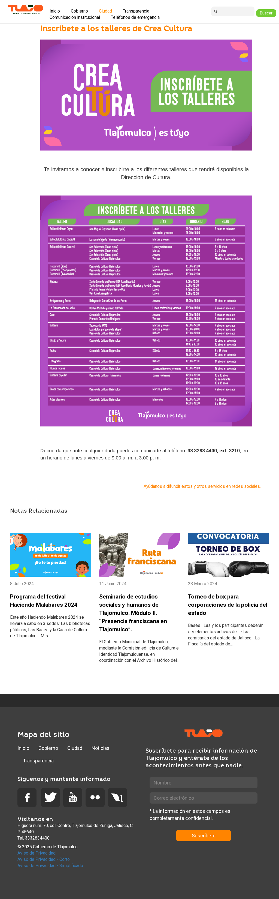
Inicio (23, 748)
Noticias (101, 748)
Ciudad (74, 748)
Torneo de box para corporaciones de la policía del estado (227, 604)
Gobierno (48, 748)
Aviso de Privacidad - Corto (43, 859)
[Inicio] (25, 9)
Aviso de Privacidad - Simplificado (50, 865)
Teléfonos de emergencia (135, 17)
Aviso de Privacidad (36, 853)
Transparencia (38, 760)
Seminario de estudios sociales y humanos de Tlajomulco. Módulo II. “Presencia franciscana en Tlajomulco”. (133, 613)
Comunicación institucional (75, 17)
